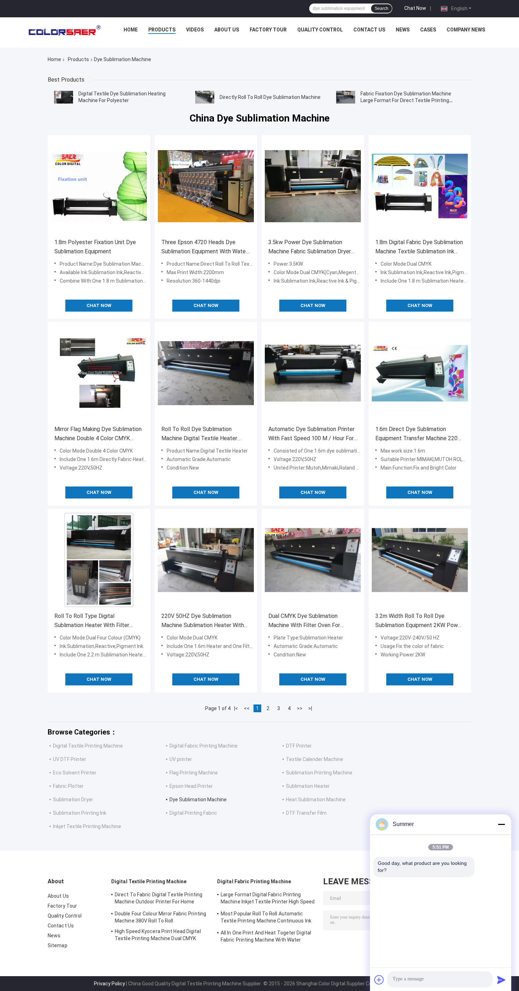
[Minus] (501, 824)
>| (310, 708)
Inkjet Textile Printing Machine (87, 826)
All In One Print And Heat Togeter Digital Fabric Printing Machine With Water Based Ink (266, 937)
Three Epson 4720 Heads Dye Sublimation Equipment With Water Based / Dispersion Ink (204, 247)
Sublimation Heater (308, 786)
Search (381, 8)
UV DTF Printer (69, 759)
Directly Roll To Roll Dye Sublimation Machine (270, 97)
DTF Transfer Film (306, 813)
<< (247, 708)
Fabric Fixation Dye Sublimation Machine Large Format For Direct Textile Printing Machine (405, 100)
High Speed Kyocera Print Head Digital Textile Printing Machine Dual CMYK (158, 934)
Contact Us (369, 30)
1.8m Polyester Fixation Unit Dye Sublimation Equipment (95, 247)
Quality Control (320, 30)
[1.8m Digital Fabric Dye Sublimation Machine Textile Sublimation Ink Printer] (420, 186)
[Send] (501, 979)
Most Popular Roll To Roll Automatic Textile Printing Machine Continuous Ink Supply (266, 918)
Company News (466, 30)
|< (236, 708)
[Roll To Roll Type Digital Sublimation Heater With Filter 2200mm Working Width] (99, 560)
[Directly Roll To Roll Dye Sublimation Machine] (204, 97)
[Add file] (379, 979)
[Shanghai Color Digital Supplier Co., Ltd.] (62, 31)
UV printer (180, 759)
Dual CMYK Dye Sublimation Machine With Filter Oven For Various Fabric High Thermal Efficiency (304, 621)
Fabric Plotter (68, 786)
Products (161, 30)
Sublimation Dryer (73, 799)
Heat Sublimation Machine (316, 799)
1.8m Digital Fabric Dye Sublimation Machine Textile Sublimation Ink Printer (419, 247)
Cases (428, 30)
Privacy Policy (109, 983)
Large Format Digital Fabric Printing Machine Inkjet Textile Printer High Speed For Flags (268, 899)
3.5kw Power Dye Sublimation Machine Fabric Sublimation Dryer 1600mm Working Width (309, 247)
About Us (226, 30)
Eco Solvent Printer (74, 772)
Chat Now (415, 8)
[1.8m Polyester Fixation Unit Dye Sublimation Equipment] (99, 186)
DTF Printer (299, 746)
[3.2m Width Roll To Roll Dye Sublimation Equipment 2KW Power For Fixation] (420, 560)
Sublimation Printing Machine (319, 772)
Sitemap (57, 945)
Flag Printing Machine (193, 772)
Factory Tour (268, 30)
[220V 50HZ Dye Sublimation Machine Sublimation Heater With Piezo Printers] (206, 560)
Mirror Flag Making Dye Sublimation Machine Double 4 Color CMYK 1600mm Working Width (98, 434)
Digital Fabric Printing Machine (203, 746)
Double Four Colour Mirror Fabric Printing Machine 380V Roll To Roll (160, 917)
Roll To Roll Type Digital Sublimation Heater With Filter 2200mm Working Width (91, 621)
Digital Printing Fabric (193, 813)
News (403, 30)
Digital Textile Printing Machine (88, 746)
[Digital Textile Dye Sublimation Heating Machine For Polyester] (63, 97)
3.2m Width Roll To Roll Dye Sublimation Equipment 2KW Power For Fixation (419, 621)
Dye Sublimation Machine (198, 799)
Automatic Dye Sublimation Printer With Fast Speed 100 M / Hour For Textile (311, 434)
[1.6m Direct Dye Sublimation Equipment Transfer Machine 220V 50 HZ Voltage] (420, 373)
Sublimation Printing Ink (79, 813)
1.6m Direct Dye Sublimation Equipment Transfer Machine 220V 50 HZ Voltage (418, 434)
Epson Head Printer (191, 786)
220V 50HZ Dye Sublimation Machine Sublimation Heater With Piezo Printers (202, 621)
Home (131, 30)
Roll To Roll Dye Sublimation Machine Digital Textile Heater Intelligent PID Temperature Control (199, 434)
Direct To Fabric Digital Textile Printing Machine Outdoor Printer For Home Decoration (158, 899)
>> (300, 708)
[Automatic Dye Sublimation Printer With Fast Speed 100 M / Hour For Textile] (313, 373)
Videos (195, 30)
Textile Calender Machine (314, 759)
